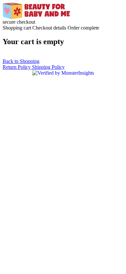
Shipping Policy (48, 67)
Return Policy (17, 67)
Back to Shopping (21, 61)
